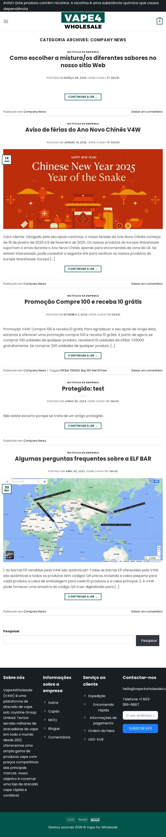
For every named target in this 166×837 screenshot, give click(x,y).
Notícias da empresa (83, 52)
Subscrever (140, 728)
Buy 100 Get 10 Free (94, 370)
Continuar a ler (83, 97)
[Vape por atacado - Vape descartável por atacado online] (83, 21)
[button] (5, 21)
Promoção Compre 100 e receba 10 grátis (83, 302)
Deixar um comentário (147, 111)
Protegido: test (83, 389)
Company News (35, 111)
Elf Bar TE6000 (70, 370)
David (115, 78)
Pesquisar (11, 631)
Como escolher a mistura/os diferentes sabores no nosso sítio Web (83, 61)
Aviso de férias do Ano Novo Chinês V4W (83, 130)
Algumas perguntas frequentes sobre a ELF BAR (83, 459)
